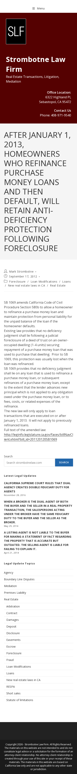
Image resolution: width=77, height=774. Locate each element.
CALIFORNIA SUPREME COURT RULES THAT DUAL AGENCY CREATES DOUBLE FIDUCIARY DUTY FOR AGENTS (37, 487)
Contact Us (62, 110)
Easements (13, 640)
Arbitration (13, 606)
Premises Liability (15, 592)
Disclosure (13, 633)
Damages (12, 620)
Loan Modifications (44, 281)
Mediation (10, 586)
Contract (11, 613)
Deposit (11, 626)
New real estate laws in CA (26, 285)
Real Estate (58, 285)
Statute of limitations (19, 700)
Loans (66, 281)
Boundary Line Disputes (19, 579)
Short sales (13, 693)
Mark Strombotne (21, 271)
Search (8, 456)
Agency (8, 572)
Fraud (10, 660)
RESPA (10, 686)
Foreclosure (17, 281)
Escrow (11, 646)
